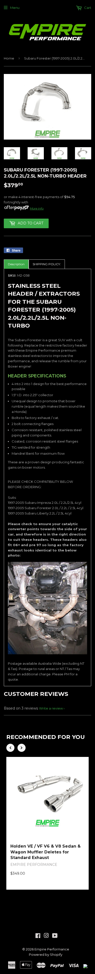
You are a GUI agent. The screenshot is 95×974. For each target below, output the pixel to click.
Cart (87, 8)
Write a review (51, 708)
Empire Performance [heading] (33, 864)
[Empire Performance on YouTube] (55, 936)
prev (10, 748)
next (21, 748)
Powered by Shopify (45, 954)
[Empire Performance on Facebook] (38, 936)
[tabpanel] (47, 477)
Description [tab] (16, 264)
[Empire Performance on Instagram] (46, 936)
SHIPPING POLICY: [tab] (47, 264)
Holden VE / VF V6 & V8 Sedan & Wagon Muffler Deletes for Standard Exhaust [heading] (45, 852)
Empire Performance (51, 949)
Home (9, 58)
